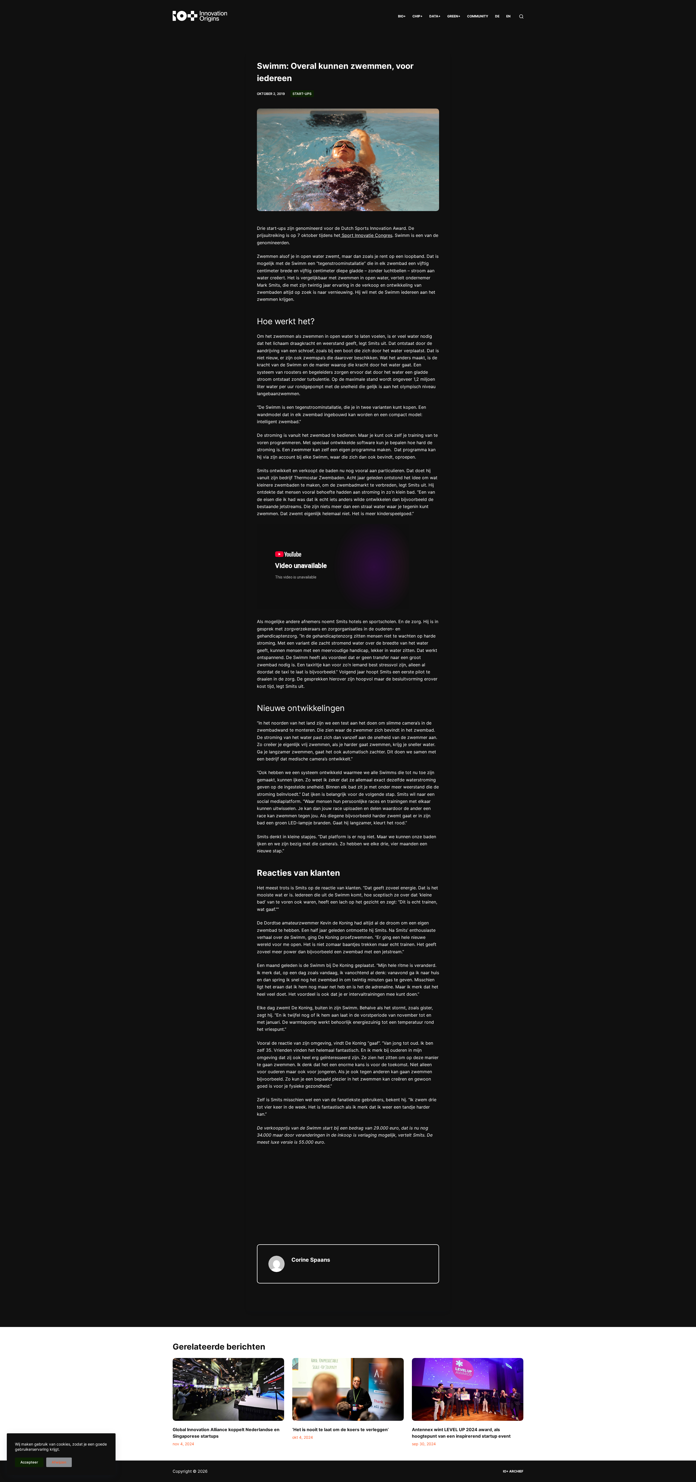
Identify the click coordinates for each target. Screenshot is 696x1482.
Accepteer (29, 1462)
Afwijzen (59, 1462)
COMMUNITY (477, 16)
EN (508, 16)
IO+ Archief (513, 1471)
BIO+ (402, 16)
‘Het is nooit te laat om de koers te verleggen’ (340, 1429)
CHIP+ (417, 16)
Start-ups (302, 94)
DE (497, 16)
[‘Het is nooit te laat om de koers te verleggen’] (348, 1389)
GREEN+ (453, 16)
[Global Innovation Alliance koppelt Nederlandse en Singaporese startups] (228, 1389)
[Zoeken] (521, 16)
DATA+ (434, 16)
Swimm (298, 263)
